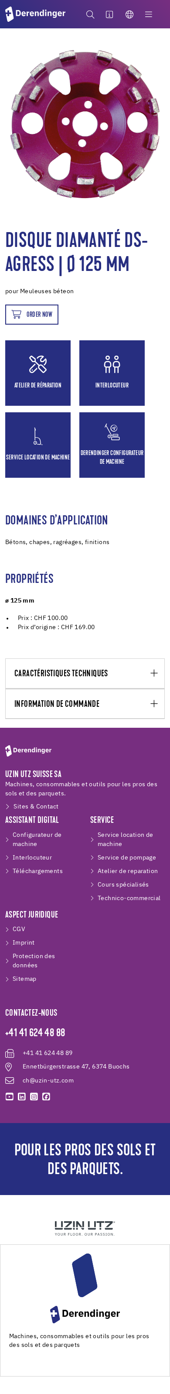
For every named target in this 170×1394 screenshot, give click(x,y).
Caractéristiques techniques (61, 673)
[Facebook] (46, 1097)
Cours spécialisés (123, 885)
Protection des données (34, 961)
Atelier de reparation (128, 871)
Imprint (24, 943)
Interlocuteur (32, 858)
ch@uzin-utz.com (48, 1081)
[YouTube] (9, 1097)
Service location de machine (125, 839)
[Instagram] (34, 1097)
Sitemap (25, 979)
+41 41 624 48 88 (35, 1033)
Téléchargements (38, 871)
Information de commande (56, 704)
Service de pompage (127, 858)
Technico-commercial (129, 898)
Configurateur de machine (37, 839)
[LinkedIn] (21, 1097)
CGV (19, 929)
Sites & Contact (36, 807)
